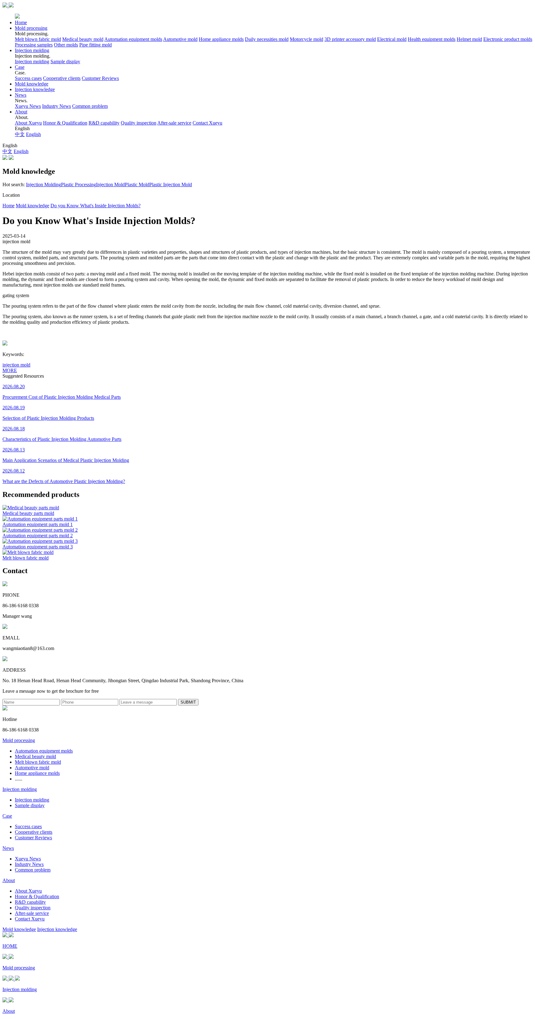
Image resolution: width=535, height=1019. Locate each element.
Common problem (90, 106)
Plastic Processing (78, 184)
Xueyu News (28, 106)
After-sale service (174, 122)
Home (21, 22)
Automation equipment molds (133, 39)
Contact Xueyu (207, 122)
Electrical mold (392, 39)
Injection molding (32, 50)
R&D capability (104, 122)
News (20, 95)
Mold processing (31, 28)
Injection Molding (43, 184)
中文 (20, 134)
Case (19, 67)
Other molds (66, 44)
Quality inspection (138, 122)
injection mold (16, 364)
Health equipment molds (431, 39)
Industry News (56, 106)
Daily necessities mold (267, 39)
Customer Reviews (100, 78)
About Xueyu (28, 122)
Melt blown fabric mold (38, 39)
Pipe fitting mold (95, 44)
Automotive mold (180, 39)
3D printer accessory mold (350, 39)
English (33, 134)
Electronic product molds (507, 39)
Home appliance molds (221, 39)
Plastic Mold (137, 184)
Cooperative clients (61, 78)
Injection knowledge (35, 89)
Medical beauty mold (82, 39)
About (21, 111)
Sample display (65, 61)
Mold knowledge (31, 83)
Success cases (28, 78)
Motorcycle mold (306, 39)
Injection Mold (110, 184)
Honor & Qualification (65, 122)
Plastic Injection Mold (170, 184)
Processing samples (34, 44)
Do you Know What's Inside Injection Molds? (95, 205)
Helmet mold (469, 39)
